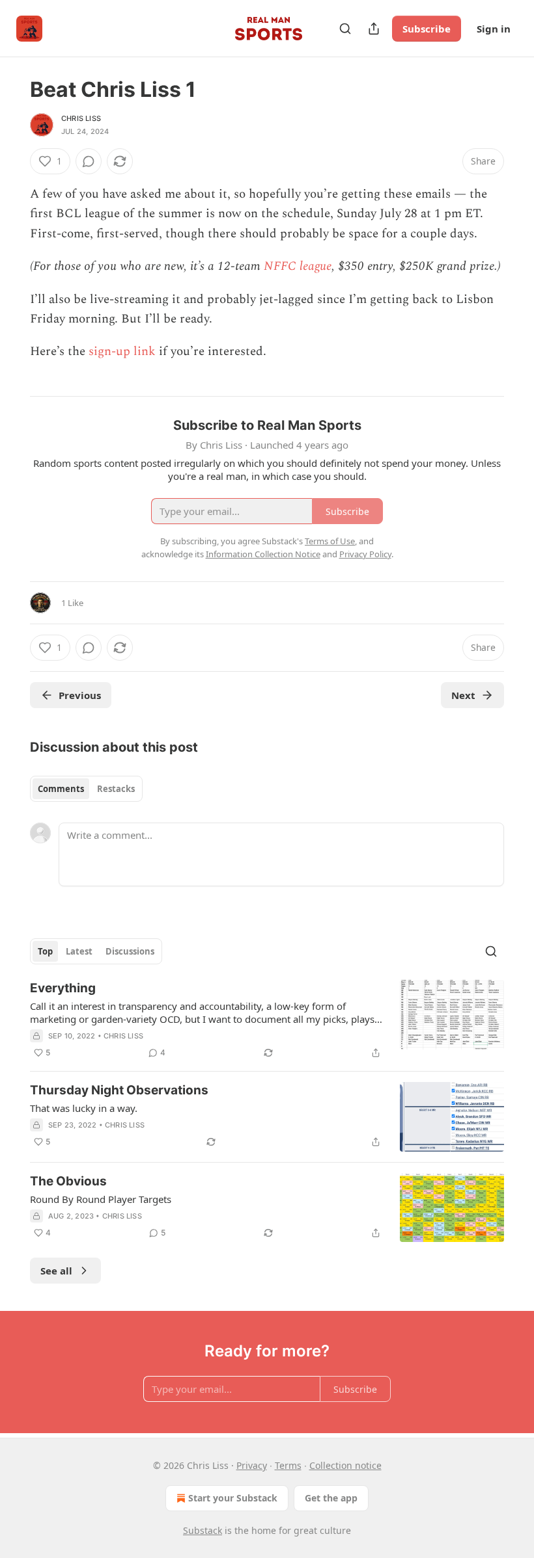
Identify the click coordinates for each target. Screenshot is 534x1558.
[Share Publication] (374, 29)
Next (463, 695)
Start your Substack (232, 1498)
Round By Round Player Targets (100, 1199)
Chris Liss (81, 118)
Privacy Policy (365, 554)
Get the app (331, 1498)
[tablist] (86, 789)
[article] (267, 1020)
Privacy (251, 1465)
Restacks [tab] (116, 789)
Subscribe (426, 28)
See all (56, 1270)
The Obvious (68, 1181)
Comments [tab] (61, 789)
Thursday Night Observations (119, 1090)
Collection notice (345, 1465)
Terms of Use (330, 541)
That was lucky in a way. (83, 1108)
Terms (288, 1465)
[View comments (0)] (89, 161)
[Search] (345, 29)
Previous (80, 695)
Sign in (494, 28)
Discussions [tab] (129, 951)
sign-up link (122, 351)
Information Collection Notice (263, 554)
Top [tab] (45, 951)
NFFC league (297, 266)
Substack (202, 1530)
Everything (63, 988)
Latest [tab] (79, 951)
